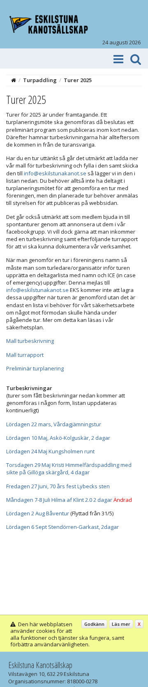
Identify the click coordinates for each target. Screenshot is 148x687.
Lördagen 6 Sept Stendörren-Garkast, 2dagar (62, 527)
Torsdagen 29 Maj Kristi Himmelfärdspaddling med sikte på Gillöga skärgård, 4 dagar (69, 468)
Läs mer (121, 624)
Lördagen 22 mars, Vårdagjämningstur (53, 424)
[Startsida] (13, 80)
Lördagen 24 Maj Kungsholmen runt (50, 451)
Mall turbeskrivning (30, 341)
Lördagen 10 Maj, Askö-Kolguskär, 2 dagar (58, 437)
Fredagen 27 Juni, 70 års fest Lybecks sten (58, 486)
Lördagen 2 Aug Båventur (37, 513)
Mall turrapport (25, 354)
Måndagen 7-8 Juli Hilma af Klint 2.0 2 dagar (59, 499)
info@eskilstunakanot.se (55, 173)
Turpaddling (40, 80)
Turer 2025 (78, 80)
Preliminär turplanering (35, 368)
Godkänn (94, 624)
